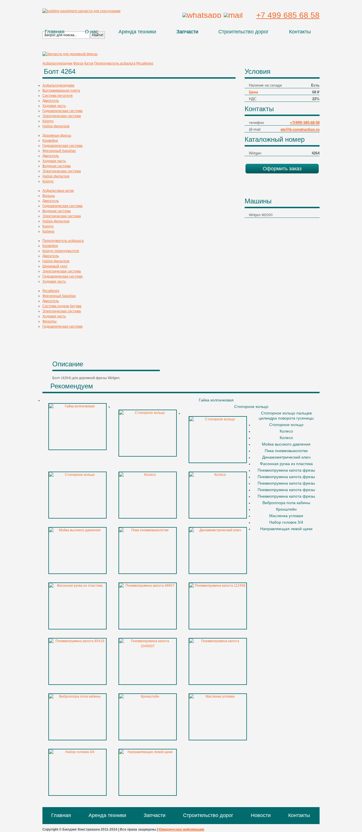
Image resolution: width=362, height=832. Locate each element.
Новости (261, 815)
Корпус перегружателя (60, 251)
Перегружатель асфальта (114, 63)
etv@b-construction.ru (300, 129)
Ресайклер (144, 63)
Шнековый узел (54, 266)
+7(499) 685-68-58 (305, 123)
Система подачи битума (61, 306)
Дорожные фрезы (56, 135)
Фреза (78, 63)
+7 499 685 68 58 (288, 15)
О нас (91, 31)
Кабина (48, 231)
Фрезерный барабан (59, 151)
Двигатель (50, 101)
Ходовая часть (54, 106)
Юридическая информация (181, 829)
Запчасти (187, 31)
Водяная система (56, 166)
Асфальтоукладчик (57, 63)
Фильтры (49, 321)
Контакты (300, 31)
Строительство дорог (243, 31)
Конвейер (50, 141)
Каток (88, 63)
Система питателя (57, 96)
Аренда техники (137, 31)
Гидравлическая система (62, 111)
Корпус (48, 121)
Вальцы (48, 196)
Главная (54, 31)
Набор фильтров (55, 126)
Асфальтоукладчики (58, 85)
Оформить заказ (282, 168)
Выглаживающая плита (61, 91)
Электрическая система (61, 116)
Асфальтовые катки (58, 191)
